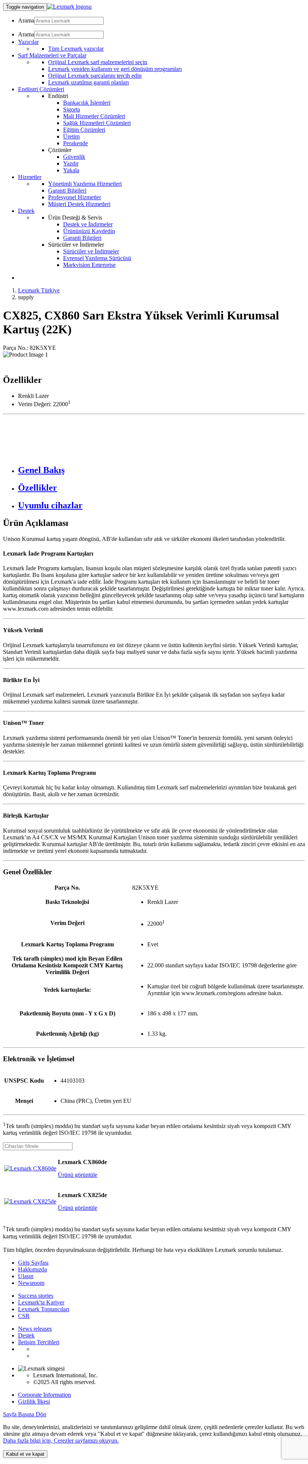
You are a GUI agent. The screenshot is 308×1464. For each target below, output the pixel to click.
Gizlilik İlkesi (34, 1401)
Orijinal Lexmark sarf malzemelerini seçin (97, 62)
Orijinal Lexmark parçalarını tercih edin (95, 75)
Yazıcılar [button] (28, 42)
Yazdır (71, 163)
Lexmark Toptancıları (43, 1309)
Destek (26, 1335)
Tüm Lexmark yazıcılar (76, 48)
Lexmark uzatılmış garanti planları (88, 82)
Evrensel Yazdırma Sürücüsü (97, 258)
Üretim (71, 136)
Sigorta (71, 109)
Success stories (35, 1295)
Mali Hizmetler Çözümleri (94, 116)
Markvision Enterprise (89, 265)
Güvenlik (74, 157)
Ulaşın (25, 1276)
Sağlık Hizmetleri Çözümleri (97, 123)
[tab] (161, 470)
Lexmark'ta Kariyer (41, 1302)
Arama (26, 20)
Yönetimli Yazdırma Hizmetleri (85, 184)
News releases (35, 1328)
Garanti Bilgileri (67, 190)
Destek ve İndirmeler (88, 224)
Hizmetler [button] (29, 177)
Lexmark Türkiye (39, 290)
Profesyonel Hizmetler (74, 197)
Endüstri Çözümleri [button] (41, 89)
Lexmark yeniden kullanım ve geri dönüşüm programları (115, 69)
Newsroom (31, 1283)
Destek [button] (26, 211)
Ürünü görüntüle (77, 1175)
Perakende (75, 143)
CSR (24, 1316)
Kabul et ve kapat (25, 1454)
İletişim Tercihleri (38, 1342)
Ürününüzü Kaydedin (89, 231)
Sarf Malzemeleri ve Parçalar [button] (52, 55)
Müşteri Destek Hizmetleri (79, 204)
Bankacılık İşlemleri (86, 102)
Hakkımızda (32, 1269)
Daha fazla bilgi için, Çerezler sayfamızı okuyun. (61, 1440)
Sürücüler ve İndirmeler (91, 251)
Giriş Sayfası (33, 1262)
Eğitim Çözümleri (84, 130)
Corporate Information (44, 1395)
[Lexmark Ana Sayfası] (69, 6)
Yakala (71, 170)
